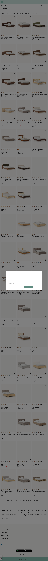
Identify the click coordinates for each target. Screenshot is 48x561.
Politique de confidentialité (12, 282)
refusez (38, 279)
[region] (24, 280)
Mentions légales (11, 283)
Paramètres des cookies (19, 286)
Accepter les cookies (28, 286)
